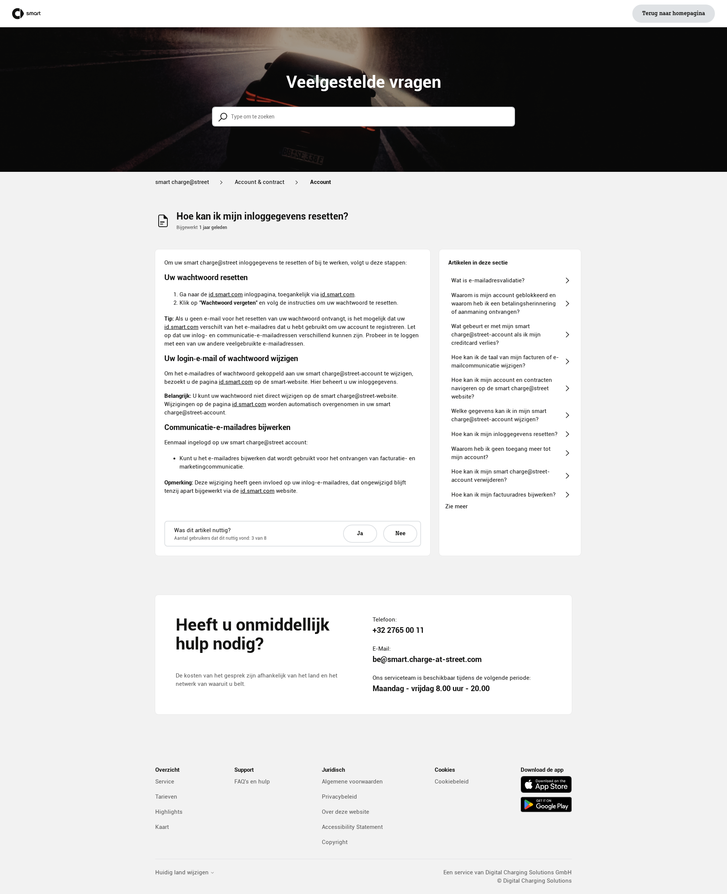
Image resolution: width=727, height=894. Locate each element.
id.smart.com (226, 294)
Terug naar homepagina (673, 13)
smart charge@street (182, 182)
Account (320, 182)
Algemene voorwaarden (352, 781)
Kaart (162, 827)
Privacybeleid (339, 796)
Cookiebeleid (452, 781)
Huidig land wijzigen (182, 872)
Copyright (335, 842)
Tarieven (166, 796)
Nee (400, 533)
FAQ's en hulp (252, 781)
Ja (360, 533)
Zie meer (456, 506)
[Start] (26, 13)
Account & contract (259, 182)
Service (164, 781)
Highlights (169, 811)
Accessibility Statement (352, 827)
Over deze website (345, 811)
